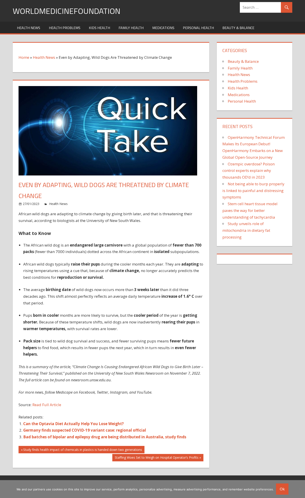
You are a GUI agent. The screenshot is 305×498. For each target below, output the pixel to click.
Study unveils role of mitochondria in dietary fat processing (246, 230)
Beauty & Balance (238, 27)
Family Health (131, 27)
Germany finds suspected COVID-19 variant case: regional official (84, 430)
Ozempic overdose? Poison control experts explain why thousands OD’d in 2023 (248, 170)
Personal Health (198, 27)
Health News (28, 27)
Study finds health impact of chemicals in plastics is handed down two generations (82, 450)
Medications (163, 27)
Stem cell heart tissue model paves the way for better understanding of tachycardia (250, 210)
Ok (282, 489)
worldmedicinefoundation (66, 11)
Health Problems (64, 27)
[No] (299, 489)
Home (24, 57)
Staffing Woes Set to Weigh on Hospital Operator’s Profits (156, 458)
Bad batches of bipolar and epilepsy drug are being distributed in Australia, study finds (104, 436)
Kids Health (99, 27)
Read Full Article (46, 404)
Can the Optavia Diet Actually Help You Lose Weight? (73, 423)
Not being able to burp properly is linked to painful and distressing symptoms (253, 190)
